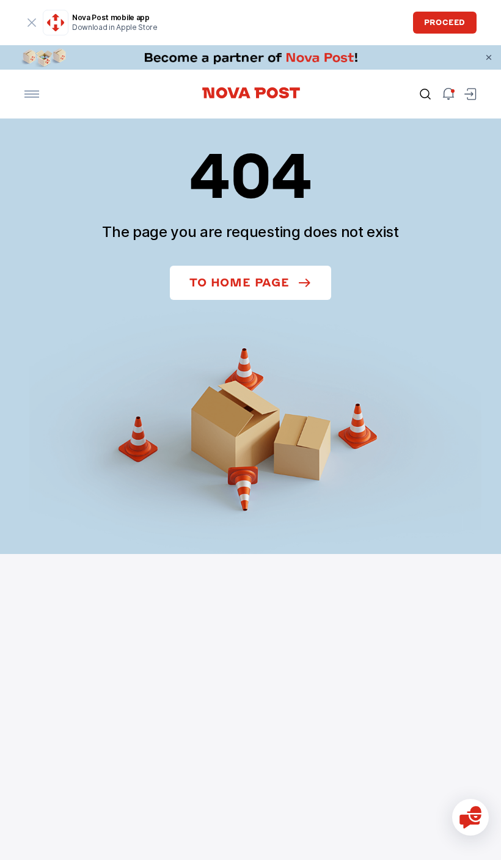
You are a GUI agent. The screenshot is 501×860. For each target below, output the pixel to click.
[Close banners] (489, 57)
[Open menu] (31, 94)
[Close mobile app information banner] (31, 22)
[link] (250, 57)
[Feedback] (470, 817)
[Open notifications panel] (448, 94)
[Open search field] (425, 94)
